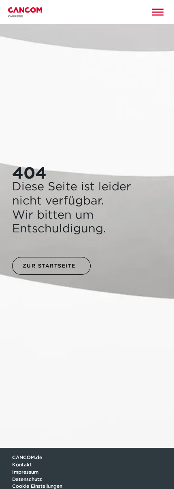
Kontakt (22, 465)
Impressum (25, 472)
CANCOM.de (27, 457)
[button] (158, 12)
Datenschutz (27, 479)
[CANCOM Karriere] (25, 12)
